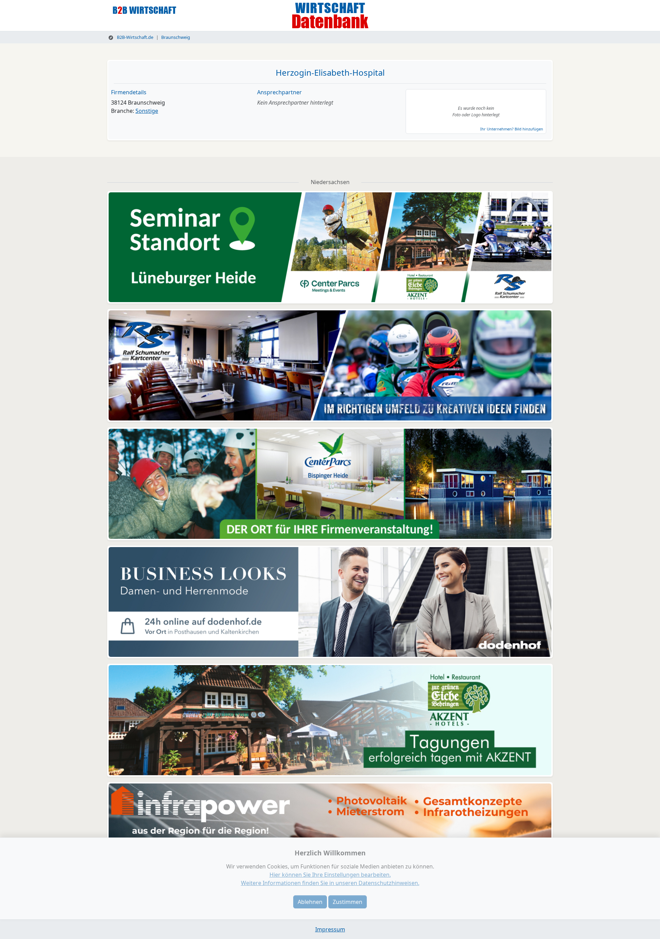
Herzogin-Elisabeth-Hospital (330, 72)
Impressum (330, 929)
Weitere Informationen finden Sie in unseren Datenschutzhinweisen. (330, 883)
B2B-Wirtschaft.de (134, 37)
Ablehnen (310, 902)
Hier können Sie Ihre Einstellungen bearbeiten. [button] (330, 874)
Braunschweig (175, 37)
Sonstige (146, 111)
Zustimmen (347, 902)
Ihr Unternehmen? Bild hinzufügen (511, 128)
